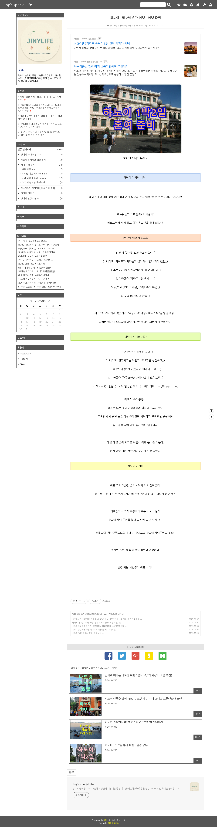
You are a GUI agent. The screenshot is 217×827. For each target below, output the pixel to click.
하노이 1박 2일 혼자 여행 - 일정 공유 (86, 633)
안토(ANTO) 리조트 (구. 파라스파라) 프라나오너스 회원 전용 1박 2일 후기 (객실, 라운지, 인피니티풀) (39, 108)
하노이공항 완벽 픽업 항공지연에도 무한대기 (101, 66)
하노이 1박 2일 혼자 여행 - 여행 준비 (135, 18)
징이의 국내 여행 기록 (41, 155)
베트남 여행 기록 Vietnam (97, 614)
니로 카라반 (44, 279)
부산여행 (52, 283)
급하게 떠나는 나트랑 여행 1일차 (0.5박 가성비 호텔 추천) (95, 623)
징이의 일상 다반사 (41, 198)
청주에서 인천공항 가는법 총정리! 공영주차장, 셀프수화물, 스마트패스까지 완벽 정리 (105, 619)
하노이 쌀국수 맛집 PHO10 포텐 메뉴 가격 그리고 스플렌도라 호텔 (98, 626)
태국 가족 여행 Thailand (42, 182)
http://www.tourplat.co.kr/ (88, 62)
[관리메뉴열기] (211, 410)
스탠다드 (49, 260)
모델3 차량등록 (26, 245)
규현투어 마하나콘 (27, 249)
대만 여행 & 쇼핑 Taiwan (42, 178)
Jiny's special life (17, 5)
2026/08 (40, 300)
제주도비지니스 (44, 275)
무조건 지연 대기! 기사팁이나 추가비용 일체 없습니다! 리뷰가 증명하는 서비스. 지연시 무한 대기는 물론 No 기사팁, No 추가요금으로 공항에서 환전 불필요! (125, 73)
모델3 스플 (24, 264)
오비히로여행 (38, 264)
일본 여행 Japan (42, 169)
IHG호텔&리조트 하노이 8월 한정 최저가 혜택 (102, 43)
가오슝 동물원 (25, 287)
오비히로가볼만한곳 (46, 271)
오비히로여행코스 (38, 241)
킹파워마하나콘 (26, 256)
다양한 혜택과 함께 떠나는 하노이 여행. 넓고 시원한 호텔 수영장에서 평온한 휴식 (117, 48)
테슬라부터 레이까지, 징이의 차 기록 (41, 188)
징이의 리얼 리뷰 (41, 193)
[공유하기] (80, 601)
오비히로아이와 (46, 249)
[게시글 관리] (84, 601)
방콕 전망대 (53, 245)
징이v (105, 820)
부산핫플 (23, 241)
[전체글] (185, 5)
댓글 (71, 772)
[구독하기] (211, 416)
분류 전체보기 (40, 149)
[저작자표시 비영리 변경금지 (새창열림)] (105, 601)
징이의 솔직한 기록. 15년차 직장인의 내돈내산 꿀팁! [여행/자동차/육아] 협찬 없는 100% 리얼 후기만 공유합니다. (126, 789)
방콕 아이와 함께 (27, 268)
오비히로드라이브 (46, 252)
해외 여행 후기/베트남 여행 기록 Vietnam (126, 26)
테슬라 (42, 283)
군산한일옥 (42, 256)
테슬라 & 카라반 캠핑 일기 (41, 160)
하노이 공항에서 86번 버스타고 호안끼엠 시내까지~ (92, 630)
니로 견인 (40, 245)
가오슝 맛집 (40, 287)
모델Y (39, 260)
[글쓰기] (198, 5)
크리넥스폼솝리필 (27, 279)
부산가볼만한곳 (26, 260)
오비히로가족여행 (27, 283)
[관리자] (204, 5)
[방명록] (191, 5)
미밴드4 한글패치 (27, 252)
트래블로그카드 (26, 271)
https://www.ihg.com (85, 39)
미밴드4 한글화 (45, 268)
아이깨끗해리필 (26, 275)
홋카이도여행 (55, 287)
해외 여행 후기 (78, 614)
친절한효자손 (113, 823)
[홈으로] (179, 5)
